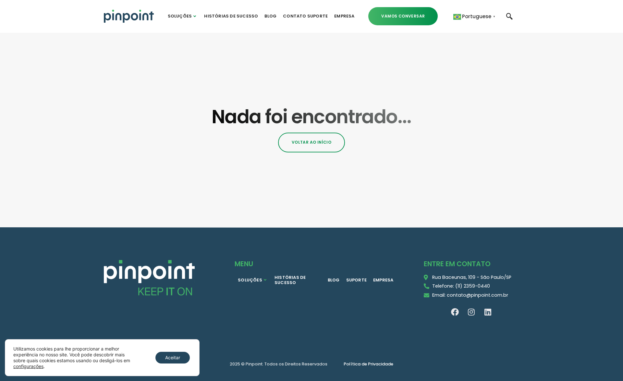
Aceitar (172, 357)
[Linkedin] (488, 312)
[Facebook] (455, 312)
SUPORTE (356, 280)
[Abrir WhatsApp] (607, 365)
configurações (28, 366)
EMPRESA (344, 16)
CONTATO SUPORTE (305, 16)
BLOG (270, 16)
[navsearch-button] (509, 16)
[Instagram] (471, 312)
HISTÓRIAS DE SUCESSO (231, 16)
